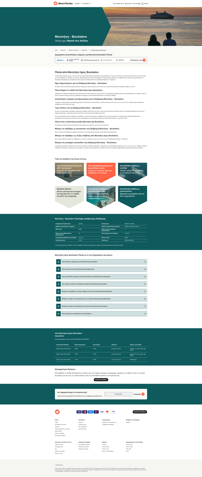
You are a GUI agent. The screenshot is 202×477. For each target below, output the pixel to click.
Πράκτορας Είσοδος (83, 449)
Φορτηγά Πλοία (82, 424)
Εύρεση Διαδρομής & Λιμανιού (62, 429)
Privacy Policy (105, 446)
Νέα (56, 449)
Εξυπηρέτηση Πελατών (60, 424)
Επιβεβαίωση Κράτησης (108, 424)
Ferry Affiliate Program (84, 444)
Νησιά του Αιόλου (74, 50)
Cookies (104, 444)
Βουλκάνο (84, 50)
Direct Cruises (129, 446)
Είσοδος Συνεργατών (84, 446)
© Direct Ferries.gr (59, 465)
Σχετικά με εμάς (59, 453)
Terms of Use (105, 449)
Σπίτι (56, 50)
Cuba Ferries (129, 444)
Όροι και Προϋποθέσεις (108, 451)
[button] (101, 261)
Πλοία (127, 451)
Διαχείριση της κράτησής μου (109, 422)
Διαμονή (81, 422)
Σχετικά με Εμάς (59, 444)
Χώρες (56, 422)
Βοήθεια (128, 422)
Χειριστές (57, 426)
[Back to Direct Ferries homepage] (63, 3)
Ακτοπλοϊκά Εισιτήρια (60, 435)
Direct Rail (128, 449)
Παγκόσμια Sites (59, 446)
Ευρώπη (63, 50)
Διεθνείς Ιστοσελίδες (60, 451)
